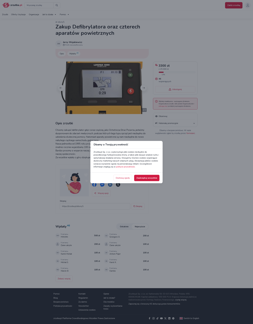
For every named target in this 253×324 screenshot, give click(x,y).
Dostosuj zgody (123, 178)
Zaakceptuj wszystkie (146, 178)
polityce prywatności (125, 166)
